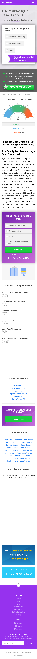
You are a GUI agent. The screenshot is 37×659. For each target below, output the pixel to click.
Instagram (19, 629)
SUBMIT (30, 643)
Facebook (19, 623)
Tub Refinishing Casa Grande (18, 461)
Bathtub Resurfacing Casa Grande (18, 450)
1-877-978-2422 (20, 61)
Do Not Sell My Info (18, 612)
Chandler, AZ (18, 396)
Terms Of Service (18, 607)
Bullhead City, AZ (18, 388)
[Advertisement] (18, 359)
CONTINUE (18, 249)
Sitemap (18, 615)
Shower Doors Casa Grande (18, 456)
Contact (18, 601)
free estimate (22, 550)
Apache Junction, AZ (18, 394)
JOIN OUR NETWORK (18, 419)
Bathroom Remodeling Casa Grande (18, 440)
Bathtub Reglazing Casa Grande (18, 445)
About (18, 599)
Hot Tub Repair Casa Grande (18, 458)
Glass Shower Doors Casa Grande (18, 453)
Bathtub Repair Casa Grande (18, 448)
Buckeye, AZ (18, 391)
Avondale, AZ (18, 386)
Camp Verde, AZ (18, 399)
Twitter (19, 626)
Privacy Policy (18, 609)
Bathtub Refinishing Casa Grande (18, 442)
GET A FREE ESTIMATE (20, 87)
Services (18, 604)
